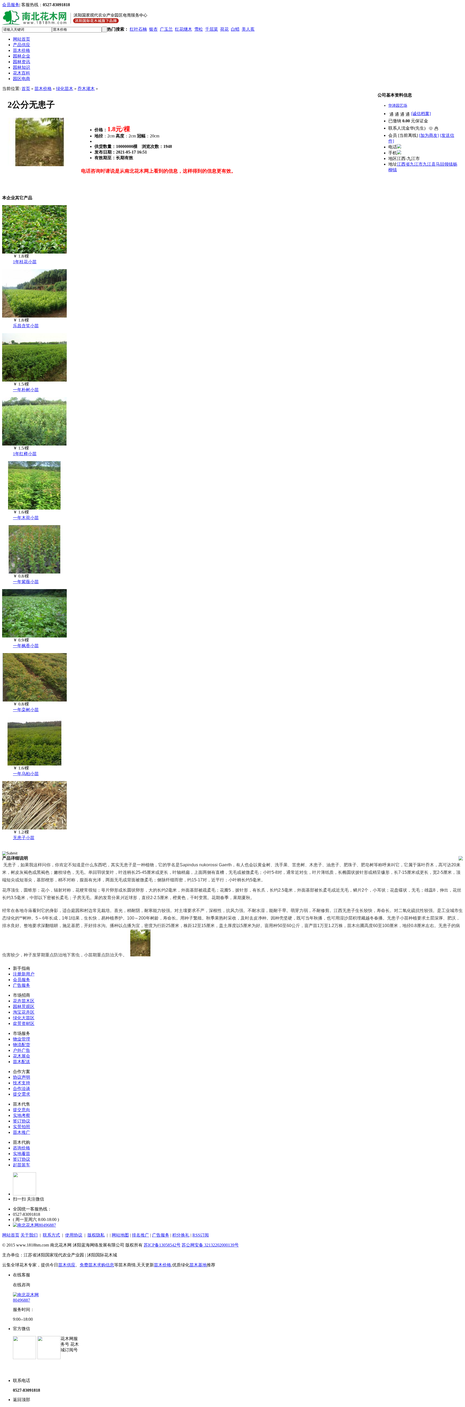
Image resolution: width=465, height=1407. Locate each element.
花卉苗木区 (23, 1001)
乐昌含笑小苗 (26, 325)
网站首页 (21, 39)
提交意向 (21, 1109)
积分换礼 (180, 1235)
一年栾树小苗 (26, 709)
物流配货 (21, 1044)
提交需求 (21, 1094)
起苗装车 (21, 1165)
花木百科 (21, 73)
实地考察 (21, 1115)
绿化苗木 (64, 88)
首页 (26, 88)
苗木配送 (21, 1061)
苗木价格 (21, 50)
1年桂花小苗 (25, 261)
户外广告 (21, 1050)
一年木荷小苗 (26, 517)
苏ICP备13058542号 (162, 1245)
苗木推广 (21, 1132)
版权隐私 (96, 1235)
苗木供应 (66, 1265)
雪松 (198, 29)
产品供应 (21, 44)
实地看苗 (21, 1153)
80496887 (47, 1225)
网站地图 (120, 1235)
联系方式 (51, 1235)
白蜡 (235, 29)
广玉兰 (166, 29)
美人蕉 (248, 29)
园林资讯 (21, 61)
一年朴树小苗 (26, 389)
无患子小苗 (23, 837)
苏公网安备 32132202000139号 (210, 1245)
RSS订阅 (200, 1235)
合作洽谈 (21, 1088)
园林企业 (21, 56)
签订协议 (21, 1121)
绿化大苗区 (23, 1018)
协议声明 (21, 1077)
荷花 (224, 29)
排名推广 (140, 1235)
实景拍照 (21, 1126)
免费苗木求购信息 (97, 1265)
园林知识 (21, 67)
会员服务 (10, 4)
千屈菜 (211, 29)
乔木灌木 (86, 88)
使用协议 (73, 1235)
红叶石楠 (138, 29)
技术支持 (21, 1083)
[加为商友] (429, 135)
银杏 (153, 29)
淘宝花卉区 (23, 1012)
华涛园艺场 (397, 106)
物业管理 (21, 1039)
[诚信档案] (421, 113)
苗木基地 (198, 1265)
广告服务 (21, 985)
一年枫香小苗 (26, 645)
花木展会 (21, 1056)
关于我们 (29, 1235)
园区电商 (21, 78)
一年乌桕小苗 (26, 773)
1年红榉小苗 (25, 453)
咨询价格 (21, 1148)
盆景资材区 (23, 1023)
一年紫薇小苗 (26, 581)
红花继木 (183, 29)
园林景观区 (23, 1006)
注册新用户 (23, 974)
